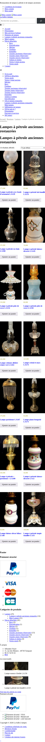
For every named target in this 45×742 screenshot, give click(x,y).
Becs (11, 43)
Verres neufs (13, 64)
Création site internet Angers (15, 737)
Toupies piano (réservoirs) (18, 56)
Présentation (9, 31)
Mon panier (9, 11)
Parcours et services (12, 113)
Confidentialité (10, 731)
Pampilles (12, 52)
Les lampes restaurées (13, 101)
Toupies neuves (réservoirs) (19, 58)
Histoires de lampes (12, 35)
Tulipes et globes (15, 60)
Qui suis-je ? (10, 109)
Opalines (12, 49)
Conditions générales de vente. (16, 727)
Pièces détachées (11, 41)
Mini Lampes (9, 39)
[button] (3, 24)
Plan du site (9, 733)
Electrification (14, 45)
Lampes (18, 119)
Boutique (10, 119)
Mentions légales (11, 729)
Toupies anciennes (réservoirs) (20, 54)
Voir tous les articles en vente (10, 692)
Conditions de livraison (13, 7)
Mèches (12, 47)
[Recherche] (41, 21)
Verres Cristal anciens (17, 62)
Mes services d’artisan (13, 33)
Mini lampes (9, 105)
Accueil (7, 29)
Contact (7, 66)
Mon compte (9, 9)
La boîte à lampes (6, 17)
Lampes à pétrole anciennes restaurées (18, 37)
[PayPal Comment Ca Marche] (13, 576)
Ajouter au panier (9, 200)
